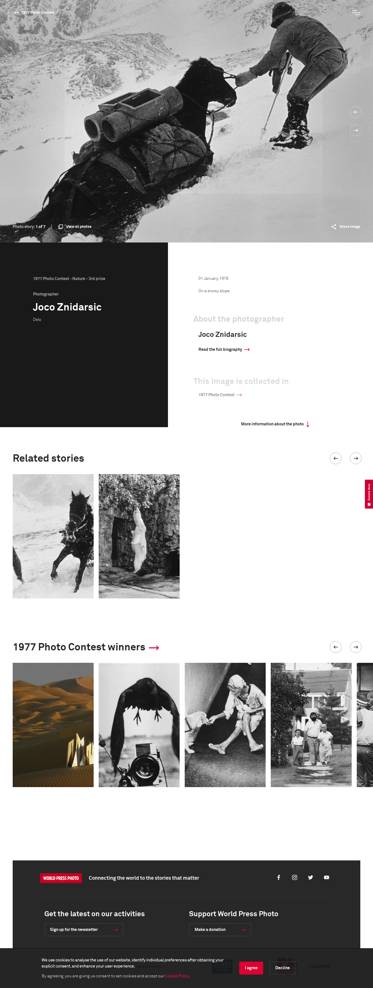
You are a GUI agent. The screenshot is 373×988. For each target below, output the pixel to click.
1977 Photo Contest (38, 12)
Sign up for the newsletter (74, 930)
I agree (251, 968)
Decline (282, 968)
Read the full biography (220, 350)
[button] (336, 458)
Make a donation (210, 930)
